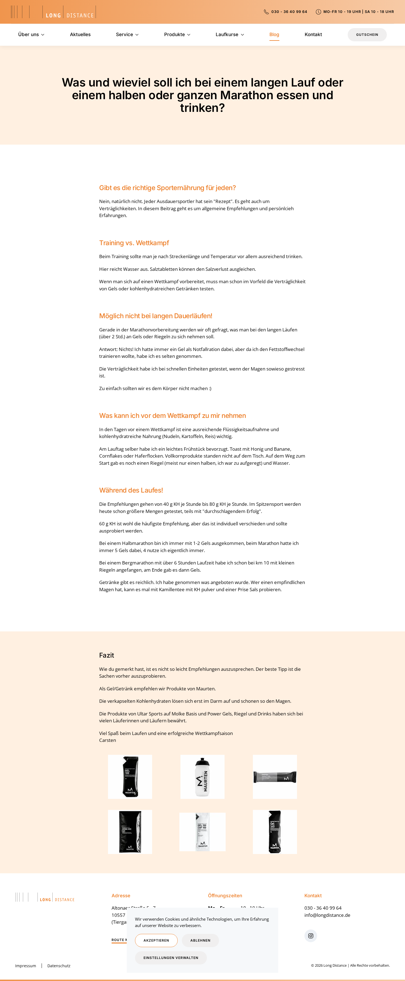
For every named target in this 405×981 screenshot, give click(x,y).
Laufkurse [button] (227, 34)
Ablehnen (200, 940)
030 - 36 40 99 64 (288, 11)
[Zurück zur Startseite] (53, 12)
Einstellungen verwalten (171, 958)
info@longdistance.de (327, 915)
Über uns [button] (28, 34)
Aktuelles (80, 34)
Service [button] (124, 34)
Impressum (25, 965)
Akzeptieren (156, 940)
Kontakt (313, 34)
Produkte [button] (174, 34)
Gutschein (367, 35)
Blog (274, 34)
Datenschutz (59, 965)
